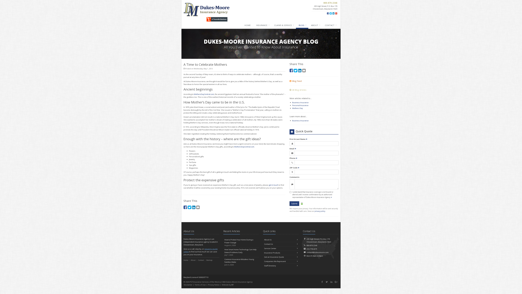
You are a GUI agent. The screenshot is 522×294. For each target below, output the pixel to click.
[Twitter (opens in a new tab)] (331, 13)
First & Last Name (298, 139)
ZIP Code (294, 167)
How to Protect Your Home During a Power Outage (238, 242)
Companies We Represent (275, 261)
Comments (294, 177)
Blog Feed (297, 81)
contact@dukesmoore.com (318, 252)
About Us (268, 239)
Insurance (263, 25)
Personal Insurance (300, 105)
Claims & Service (284, 25)
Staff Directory (270, 265)
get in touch (273, 185)
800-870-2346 (312, 245)
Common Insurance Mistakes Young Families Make (239, 262)
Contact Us (268, 244)
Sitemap (209, 260)
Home (247, 25)
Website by (228, 285)
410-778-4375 (312, 249)
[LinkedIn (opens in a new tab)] (333, 13)
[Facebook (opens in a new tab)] (328, 13)
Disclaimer (188, 285)
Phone (293, 158)
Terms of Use (200, 285)
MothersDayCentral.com (204, 94)
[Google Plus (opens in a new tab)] (336, 13)
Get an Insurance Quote (274, 257)
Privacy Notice (214, 285)
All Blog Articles (299, 89)
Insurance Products (272, 253)
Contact (331, 25)
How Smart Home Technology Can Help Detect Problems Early (240, 252)
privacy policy (320, 211)
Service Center (270, 248)
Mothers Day (297, 108)
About (315, 25)
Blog (302, 25)
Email (293, 148)
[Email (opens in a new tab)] (198, 207)
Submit (294, 203)
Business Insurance (300, 102)
